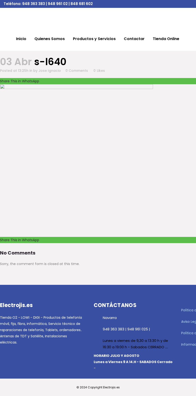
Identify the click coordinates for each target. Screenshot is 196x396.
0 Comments (76, 70)
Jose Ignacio (49, 70)
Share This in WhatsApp (19, 81)
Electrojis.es (111, 387)
